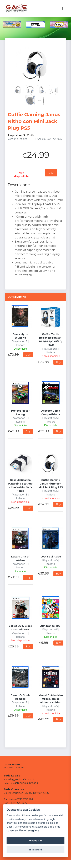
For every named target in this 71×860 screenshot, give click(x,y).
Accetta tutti (35, 840)
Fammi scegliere (29, 830)
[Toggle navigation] (62, 8)
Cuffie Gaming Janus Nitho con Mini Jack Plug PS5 (51, 483)
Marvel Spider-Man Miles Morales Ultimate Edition (50, 699)
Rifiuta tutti (35, 849)
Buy (51, 172)
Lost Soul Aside (50, 556)
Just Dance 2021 (50, 625)
